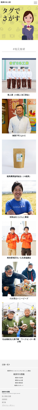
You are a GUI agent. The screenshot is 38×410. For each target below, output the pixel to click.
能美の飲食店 (19, 383)
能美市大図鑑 (19, 374)
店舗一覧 (5, 364)
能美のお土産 (6, 2)
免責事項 (4, 399)
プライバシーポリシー (8, 405)
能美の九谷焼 (19, 378)
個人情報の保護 (6, 396)
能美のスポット (19, 385)
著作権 (4, 402)
